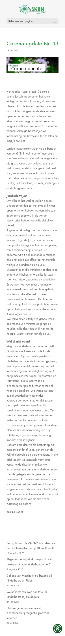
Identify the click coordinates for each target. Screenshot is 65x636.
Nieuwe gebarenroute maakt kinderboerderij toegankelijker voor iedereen (27, 613)
